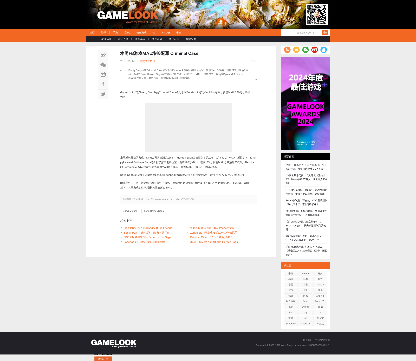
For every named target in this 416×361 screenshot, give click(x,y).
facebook (305, 323)
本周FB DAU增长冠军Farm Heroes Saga (214, 241)
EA (290, 312)
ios (305, 318)
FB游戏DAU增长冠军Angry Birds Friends (148, 227)
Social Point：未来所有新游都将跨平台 (147, 232)
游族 (305, 301)
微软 (290, 318)
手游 (115, 32)
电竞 (179, 32)
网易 (305, 295)
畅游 (290, 295)
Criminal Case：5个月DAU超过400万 (212, 237)
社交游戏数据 (147, 61)
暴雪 (290, 284)
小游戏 (320, 323)
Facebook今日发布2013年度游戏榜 (144, 241)
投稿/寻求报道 (322, 340)
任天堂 (320, 318)
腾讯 (320, 290)
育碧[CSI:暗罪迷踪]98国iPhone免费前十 (213, 227)
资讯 (103, 32)
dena (320, 306)
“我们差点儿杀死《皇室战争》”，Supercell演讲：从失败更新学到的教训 (306, 225)
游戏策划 (157, 39)
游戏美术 (140, 39)
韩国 (290, 279)
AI (154, 32)
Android (320, 295)
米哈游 (305, 306)
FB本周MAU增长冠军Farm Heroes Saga (147, 237)
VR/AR (166, 32)
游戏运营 (174, 39)
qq (305, 312)
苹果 (305, 284)
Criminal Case (130, 210)
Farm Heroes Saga (154, 210)
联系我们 (307, 340)
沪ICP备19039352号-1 (319, 345)
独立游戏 (141, 32)
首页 (92, 32)
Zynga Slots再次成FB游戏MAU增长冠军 (213, 232)
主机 (127, 32)
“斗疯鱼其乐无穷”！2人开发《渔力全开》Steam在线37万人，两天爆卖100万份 (306, 179)
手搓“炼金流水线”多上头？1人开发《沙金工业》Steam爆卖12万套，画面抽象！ (306, 250)
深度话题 (106, 39)
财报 (290, 290)
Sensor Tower (320, 301)
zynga (320, 284)
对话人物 (123, 39)
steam (305, 273)
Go (325, 32)
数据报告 (191, 39)
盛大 (320, 279)
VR (305, 290)
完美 (320, 273)
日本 (305, 279)
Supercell (291, 323)
